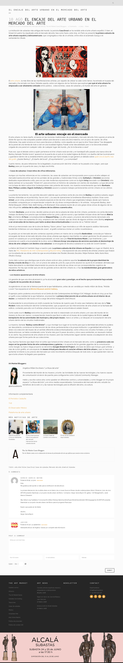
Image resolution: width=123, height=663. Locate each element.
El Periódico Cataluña (17, 399)
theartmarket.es (94, 588)
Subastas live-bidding (15, 599)
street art (65, 467)
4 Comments (72, 26)
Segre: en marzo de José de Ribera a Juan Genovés (48, 598)
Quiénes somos (13, 587)
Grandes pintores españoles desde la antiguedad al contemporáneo (48, 589)
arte (16, 467)
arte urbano (15, 81)
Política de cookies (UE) (16, 625)
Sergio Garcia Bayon (31, 478)
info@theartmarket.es (96, 590)
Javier (23, 522)
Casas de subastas (41, 467)
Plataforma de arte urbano (20, 412)
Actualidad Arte (26, 26)
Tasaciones (12, 602)
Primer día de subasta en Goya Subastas (68, 436)
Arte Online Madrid (14, 617)
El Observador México (18, 408)
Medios (11, 610)
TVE (10, 403)
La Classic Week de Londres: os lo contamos (50, 436)
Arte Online (22, 467)
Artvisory (11, 591)
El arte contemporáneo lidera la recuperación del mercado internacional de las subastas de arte (32, 439)
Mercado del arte (55, 467)
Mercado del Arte (38, 26)
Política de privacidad (15, 621)
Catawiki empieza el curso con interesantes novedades (15, 437)
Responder (40, 480)
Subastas (72, 467)
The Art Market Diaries (15, 595)
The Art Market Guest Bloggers (56, 26)
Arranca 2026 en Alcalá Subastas (47, 606)
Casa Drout (31, 467)
